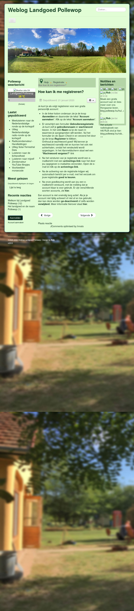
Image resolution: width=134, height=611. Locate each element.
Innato (80, 226)
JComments (56, 226)
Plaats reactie (45, 223)
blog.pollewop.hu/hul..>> (112, 112)
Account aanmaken (16, 222)
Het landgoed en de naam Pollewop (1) (21, 208)
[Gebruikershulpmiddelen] (91, 100)
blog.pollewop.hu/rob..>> (111, 135)
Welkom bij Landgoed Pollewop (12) (19, 202)
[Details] (21, 104)
